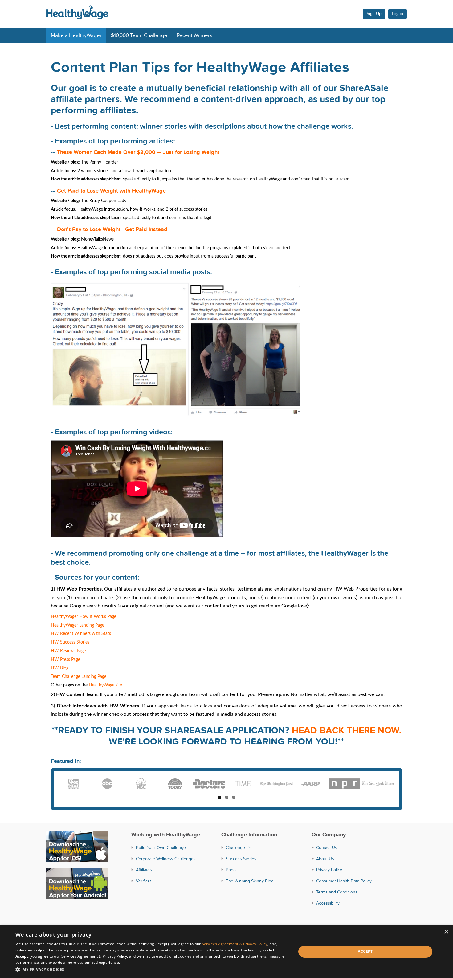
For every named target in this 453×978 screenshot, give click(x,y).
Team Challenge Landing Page (78, 676)
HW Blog (59, 668)
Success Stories (241, 858)
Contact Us (326, 847)
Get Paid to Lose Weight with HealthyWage (111, 191)
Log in (397, 14)
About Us (325, 858)
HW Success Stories (70, 642)
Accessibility (328, 903)
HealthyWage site (105, 685)
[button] (151, 969)
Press (231, 869)
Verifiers (144, 881)
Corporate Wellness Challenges (166, 858)
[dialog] (226, 951)
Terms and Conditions (336, 892)
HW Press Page (65, 659)
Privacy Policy (329, 869)
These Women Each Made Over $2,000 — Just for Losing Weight (138, 152)
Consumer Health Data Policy (344, 881)
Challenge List (239, 847)
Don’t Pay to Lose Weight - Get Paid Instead (112, 229)
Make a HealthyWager (76, 35)
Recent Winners (194, 35)
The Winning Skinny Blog (250, 881)
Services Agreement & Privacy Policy (235, 944)
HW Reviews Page (68, 651)
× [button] (446, 932)
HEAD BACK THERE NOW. (347, 730)
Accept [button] (365, 951)
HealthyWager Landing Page (77, 625)
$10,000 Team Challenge (139, 35)
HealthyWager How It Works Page (83, 617)
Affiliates (144, 869)
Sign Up (374, 14)
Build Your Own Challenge (161, 847)
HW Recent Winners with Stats (81, 634)
